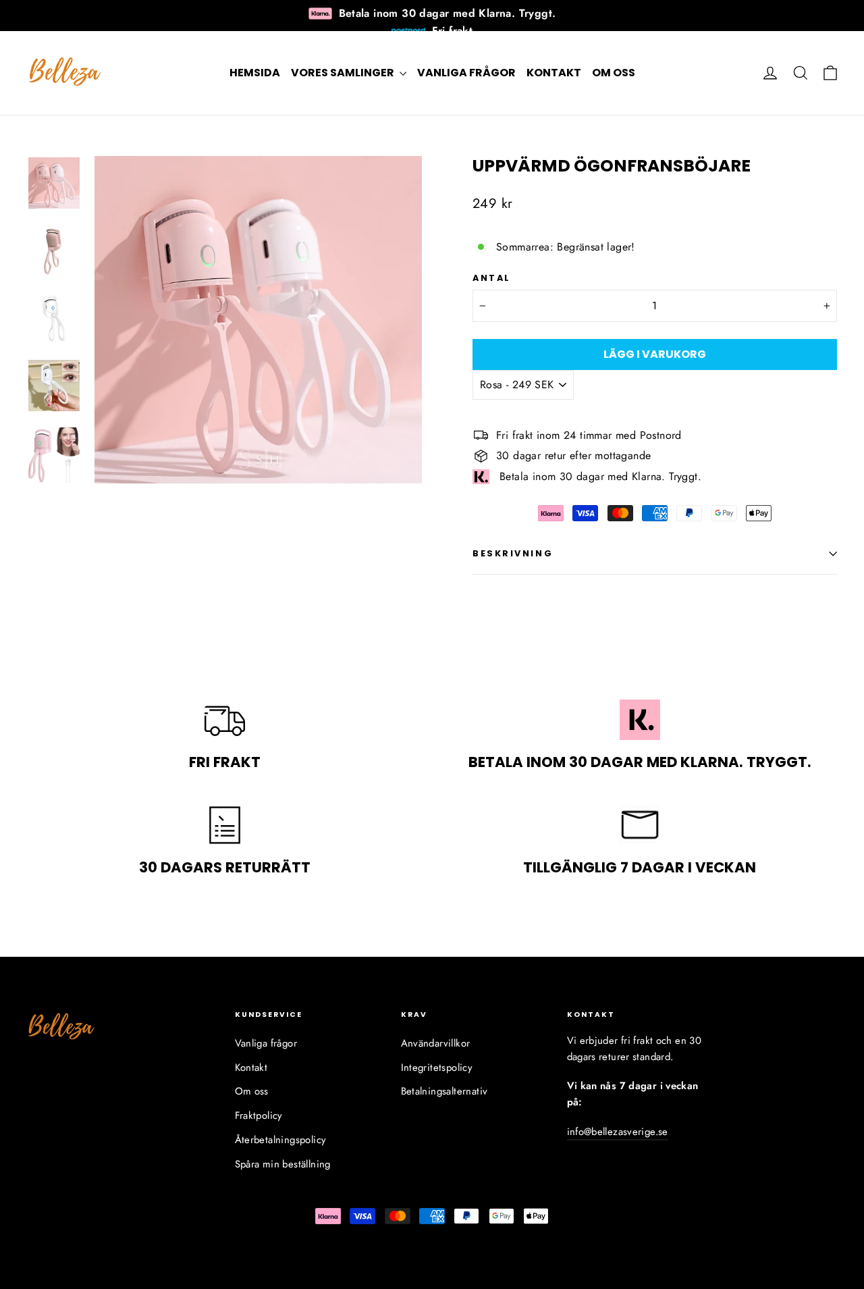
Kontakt (553, 72)
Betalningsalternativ (444, 1091)
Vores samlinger (343, 72)
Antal (492, 278)
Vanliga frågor (466, 72)
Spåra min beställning (283, 1164)
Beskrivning (513, 553)
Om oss (613, 72)
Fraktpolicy (259, 1115)
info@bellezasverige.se (617, 1131)
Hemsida (255, 72)
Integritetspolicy (437, 1067)
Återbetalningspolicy (281, 1139)
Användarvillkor (435, 1043)
